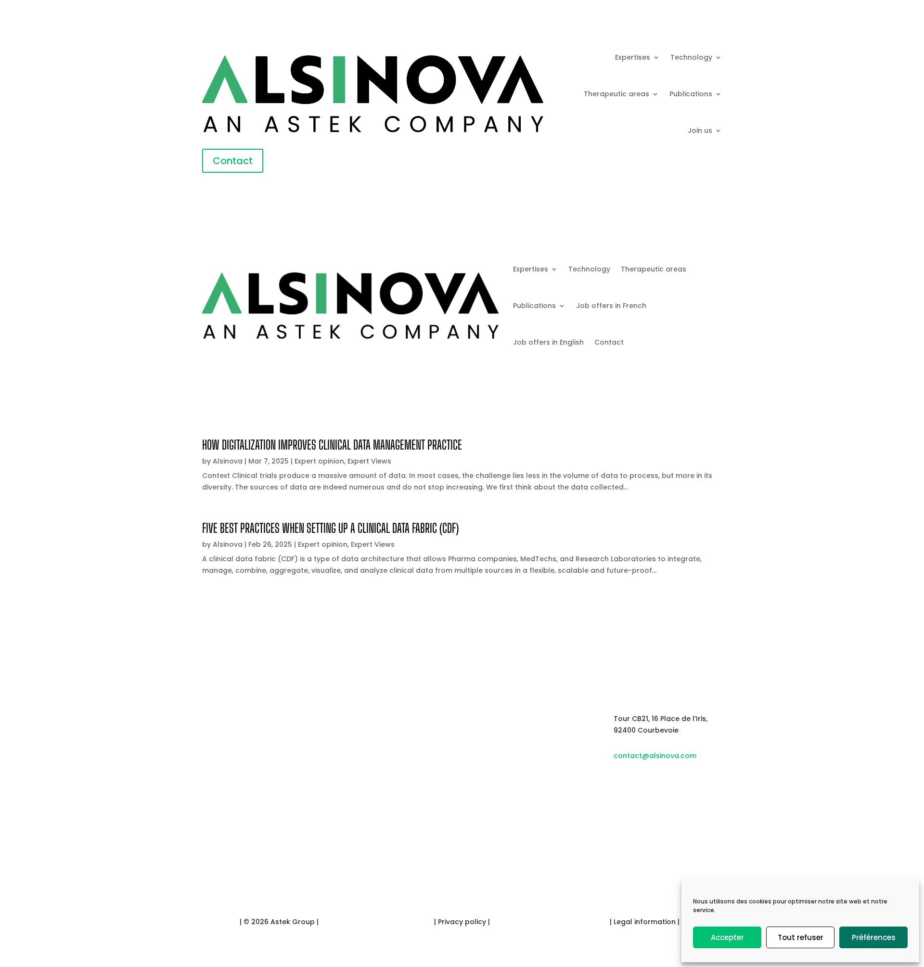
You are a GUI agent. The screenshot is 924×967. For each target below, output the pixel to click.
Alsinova (228, 461)
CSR (481, 745)
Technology (691, 57)
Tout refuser (800, 937)
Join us (700, 130)
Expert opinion (319, 461)
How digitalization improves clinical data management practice (332, 444)
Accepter (727, 937)
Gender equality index (508, 773)
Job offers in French (611, 305)
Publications (690, 94)
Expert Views (369, 461)
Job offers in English (548, 342)
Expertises (632, 57)
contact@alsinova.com (655, 756)
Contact (233, 161)
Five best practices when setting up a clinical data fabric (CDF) (330, 528)
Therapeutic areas (616, 94)
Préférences (874, 937)
